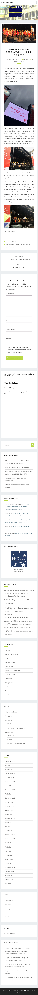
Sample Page (9, 720)
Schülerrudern (26, 624)
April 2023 (8, 794)
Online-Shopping (22, 621)
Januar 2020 (9, 859)
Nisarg (19, 992)
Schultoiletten (18, 624)
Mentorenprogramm (8, 614)
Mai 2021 (8, 827)
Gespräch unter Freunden (13, 670)
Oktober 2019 (9, 871)
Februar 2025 (9, 769)
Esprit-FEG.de (7, 2)
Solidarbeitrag (7, 627)
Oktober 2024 (9, 778)
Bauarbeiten (17, 590)
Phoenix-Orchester (10, 247)
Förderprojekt (11, 608)
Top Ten (28, 627)
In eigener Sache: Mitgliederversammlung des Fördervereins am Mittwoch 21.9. (17, 506)
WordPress (25, 990)
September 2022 (10, 806)
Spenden (13, 627)
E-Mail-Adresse (11, 329)
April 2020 (8, 847)
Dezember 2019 (10, 863)
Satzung (9, 739)
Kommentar (10, 294)
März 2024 (8, 786)
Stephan (26, 59)
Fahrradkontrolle (18, 600)
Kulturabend (17, 612)
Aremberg (12, 590)
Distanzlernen (23, 593)
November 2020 (10, 835)
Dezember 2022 (10, 798)
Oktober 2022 (9, 802)
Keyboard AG (10, 611)
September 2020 (10, 839)
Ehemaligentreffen (10, 596)
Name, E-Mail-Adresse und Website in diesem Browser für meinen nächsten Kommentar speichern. (19, 349)
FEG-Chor (19, 244)
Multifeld (15, 621)
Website (8, 338)
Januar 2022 (9, 814)
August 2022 (9, 810)
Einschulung (21, 596)
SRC (17, 627)
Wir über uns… (9, 732)
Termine (7, 691)
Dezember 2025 (10, 761)
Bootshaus (30, 590)
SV (26, 627)
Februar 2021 (9, 831)
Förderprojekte (10, 662)
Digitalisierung (14, 593)
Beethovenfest (10, 244)
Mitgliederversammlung (16, 617)
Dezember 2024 (10, 773)
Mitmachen (30, 618)
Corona (6, 593)
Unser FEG (9, 631)
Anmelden (8, 905)
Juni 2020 (8, 843)
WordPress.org (9, 917)
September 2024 (10, 782)
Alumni (7, 590)
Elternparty (9, 599)
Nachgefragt (9, 683)
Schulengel (12, 624)
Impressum (10, 735)
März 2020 (8, 851)
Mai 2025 (8, 765)
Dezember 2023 (10, 790)
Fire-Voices (26, 244)
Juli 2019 (8, 884)
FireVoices (21, 604)
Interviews (8, 679)
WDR (25, 631)
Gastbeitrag (9, 666)
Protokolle (8, 716)
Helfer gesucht (24, 608)
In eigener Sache (10, 674)
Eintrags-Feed (9, 909)
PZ (9, 624)
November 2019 (10, 867)
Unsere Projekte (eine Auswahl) (15, 728)
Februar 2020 (9, 855)
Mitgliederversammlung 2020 (16, 743)
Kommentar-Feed (10, 913)
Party (27, 621)
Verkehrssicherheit (20, 631)
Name (8, 321)
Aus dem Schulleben (12, 242)
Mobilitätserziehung (8, 621)
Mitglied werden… (11, 712)
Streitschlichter (22, 627)
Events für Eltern (10, 658)
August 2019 (9, 879)
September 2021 (10, 818)
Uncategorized (9, 695)
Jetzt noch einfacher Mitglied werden (17, 467)
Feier (11, 603)
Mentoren (24, 611)
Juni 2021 (8, 822)
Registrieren (9, 901)
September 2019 (10, 875)
